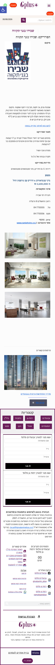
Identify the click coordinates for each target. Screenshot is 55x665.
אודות (23, 570)
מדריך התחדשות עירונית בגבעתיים (36, 394)
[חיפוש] (23, 20)
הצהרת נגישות (26, 616)
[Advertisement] (27, 109)
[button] (3, 9)
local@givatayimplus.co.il (21, 527)
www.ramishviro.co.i (26, 223)
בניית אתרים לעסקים (18, 653)
